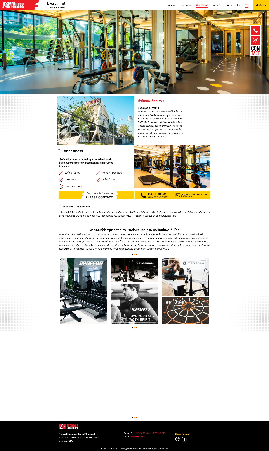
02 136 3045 (159, 433)
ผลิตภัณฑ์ (186, 5)
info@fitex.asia (137, 437)
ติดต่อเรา (261, 5)
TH (246, 5)
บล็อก (229, 5)
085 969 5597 (142, 433)
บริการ (216, 5)
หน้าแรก (171, 5)
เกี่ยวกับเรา (202, 5)
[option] (134, 47)
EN (238, 5)
